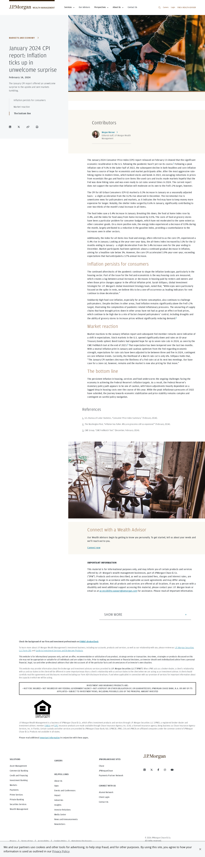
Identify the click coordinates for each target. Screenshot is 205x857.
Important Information (50, 737)
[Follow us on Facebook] (158, 770)
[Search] (159, 7)
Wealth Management (19, 809)
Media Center (60, 814)
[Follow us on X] (151, 770)
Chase (101, 766)
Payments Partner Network (111, 775)
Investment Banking (19, 780)
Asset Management (18, 766)
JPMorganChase (106, 770)
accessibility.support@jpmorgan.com (118, 590)
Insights (57, 805)
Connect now (93, 547)
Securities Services (18, 804)
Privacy (13, 841)
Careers (166, 7)
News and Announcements (66, 819)
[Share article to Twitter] (19, 127)
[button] (200, 849)
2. (83, 424)
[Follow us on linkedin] (144, 770)
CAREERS (58, 760)
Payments (14, 790)
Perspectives (100, 7)
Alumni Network (106, 792)
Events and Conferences (64, 790)
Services (68, 7)
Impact (57, 795)
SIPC (56, 725)
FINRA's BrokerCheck (89, 641)
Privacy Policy (60, 851)
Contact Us (132, 7)
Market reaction (22, 106)
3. (83, 430)
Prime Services (16, 794)
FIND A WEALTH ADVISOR (186, 7)
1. (83, 418)
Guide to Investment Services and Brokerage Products (59, 650)
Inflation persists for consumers (30, 100)
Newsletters (59, 824)
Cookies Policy (60, 841)
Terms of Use (27, 841)
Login (173, 7)
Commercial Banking (19, 770)
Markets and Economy (22, 38)
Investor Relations (62, 810)
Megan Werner (108, 132)
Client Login (104, 797)
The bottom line (22, 113)
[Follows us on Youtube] (172, 770)
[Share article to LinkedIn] (10, 127)
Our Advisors (84, 7)
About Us (117, 7)
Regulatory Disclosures (82, 841)
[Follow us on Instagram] (165, 770)
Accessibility (43, 841)
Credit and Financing (19, 775)
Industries (58, 800)
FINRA (47, 725)
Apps (56, 785)
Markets (13, 785)
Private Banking (17, 799)
